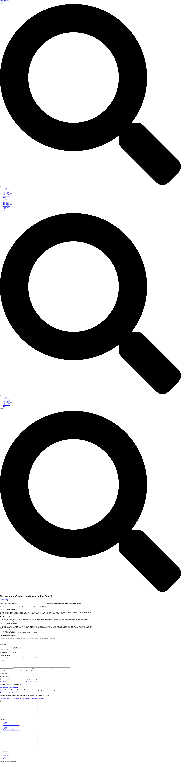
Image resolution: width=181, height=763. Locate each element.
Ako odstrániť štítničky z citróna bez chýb (9, 687)
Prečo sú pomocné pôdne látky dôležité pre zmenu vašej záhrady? (14, 692)
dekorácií (31, 606)
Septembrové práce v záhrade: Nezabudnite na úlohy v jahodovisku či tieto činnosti (18, 681)
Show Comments (4, 649)
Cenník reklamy (7, 755)
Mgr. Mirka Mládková (5, 599)
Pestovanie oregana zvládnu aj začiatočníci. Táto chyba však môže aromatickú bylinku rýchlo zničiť (22, 698)
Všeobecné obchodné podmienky (11, 725)
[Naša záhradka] (4, 0)
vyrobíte (39, 612)
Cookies (5, 723)
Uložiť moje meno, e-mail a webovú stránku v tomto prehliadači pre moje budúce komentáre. (25, 670)
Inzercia (5, 753)
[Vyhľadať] (0, 186)
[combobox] (6, 3)
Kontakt (5, 722)
